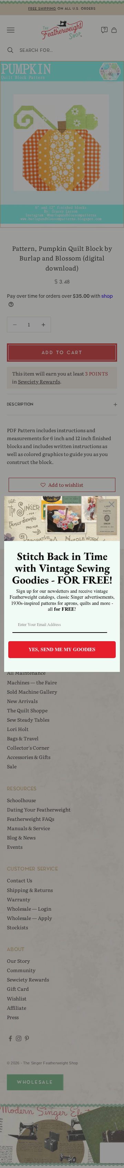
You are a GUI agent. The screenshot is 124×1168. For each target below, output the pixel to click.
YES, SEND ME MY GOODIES (62, 649)
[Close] (111, 504)
